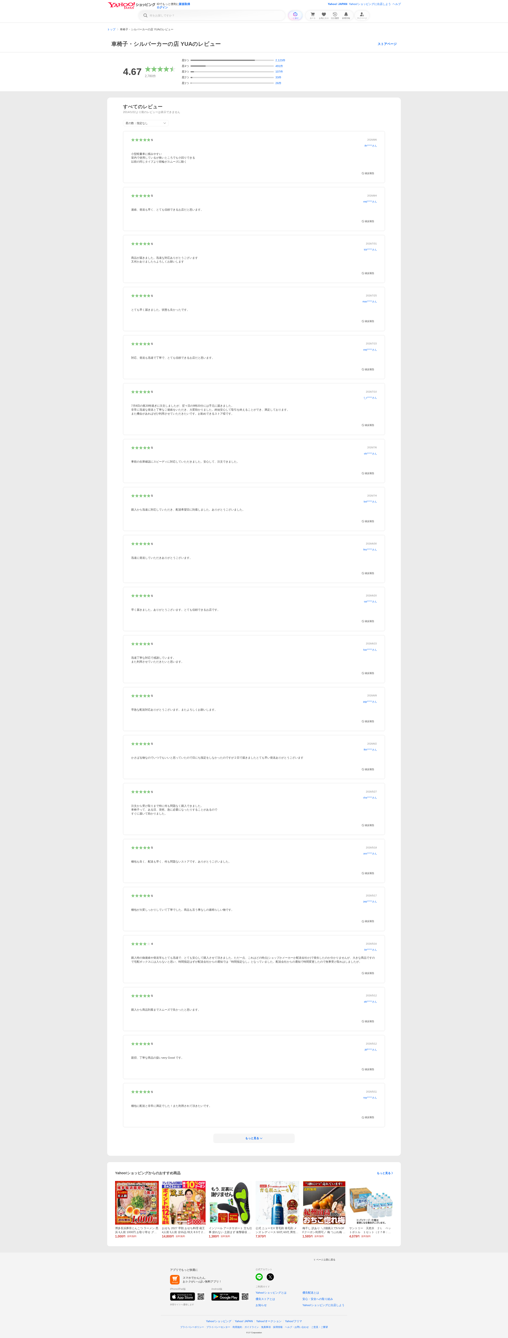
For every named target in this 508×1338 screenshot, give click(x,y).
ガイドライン (251, 1327)
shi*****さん (370, 453)
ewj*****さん (370, 201)
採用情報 (278, 1327)
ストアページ (387, 44)
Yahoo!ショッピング (218, 1321)
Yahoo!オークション (269, 1321)
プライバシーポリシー (192, 1327)
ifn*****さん (371, 145)
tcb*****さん (370, 249)
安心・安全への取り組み (317, 1299)
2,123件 (280, 60)
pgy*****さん (370, 701)
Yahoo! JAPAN (337, 4)
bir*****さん (370, 949)
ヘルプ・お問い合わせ (297, 1327)
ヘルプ (397, 4)
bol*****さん (370, 501)
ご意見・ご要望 (319, 1327)
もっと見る (384, 1173)
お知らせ (261, 1305)
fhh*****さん (370, 749)
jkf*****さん (371, 1049)
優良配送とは (310, 1292)
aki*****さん (370, 1001)
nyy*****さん (370, 1097)
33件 (278, 77)
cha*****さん (370, 797)
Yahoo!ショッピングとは (271, 1292)
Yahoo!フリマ (293, 1321)
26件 (278, 83)
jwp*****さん (370, 901)
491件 (279, 66)
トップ (111, 29)
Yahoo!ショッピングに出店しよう (370, 4)
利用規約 (237, 1327)
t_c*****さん (370, 397)
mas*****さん (370, 301)
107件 (279, 71)
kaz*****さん (370, 649)
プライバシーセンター (218, 1327)
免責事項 (266, 1327)
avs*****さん (370, 853)
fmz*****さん (370, 549)
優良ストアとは (265, 1299)
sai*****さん (370, 601)
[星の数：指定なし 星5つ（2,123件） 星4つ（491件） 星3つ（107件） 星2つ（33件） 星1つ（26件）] (146, 123)
